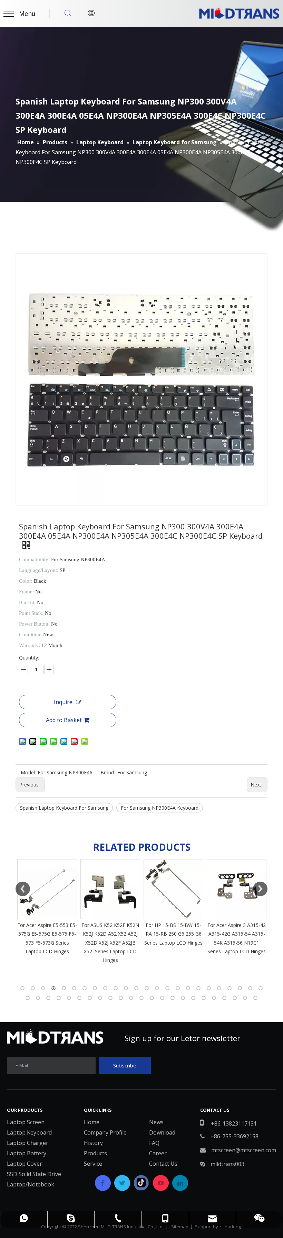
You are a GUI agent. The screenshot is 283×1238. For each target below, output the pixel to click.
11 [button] (126, 988)
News (156, 1122)
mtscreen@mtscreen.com (243, 1150)
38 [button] (162, 997)
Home (91, 1122)
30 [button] (79, 997)
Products (95, 1153)
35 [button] (131, 997)
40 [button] (182, 997)
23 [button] (250, 988)
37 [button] (151, 997)
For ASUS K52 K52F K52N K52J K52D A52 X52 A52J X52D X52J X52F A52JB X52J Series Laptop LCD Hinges (110, 942)
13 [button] (146, 988)
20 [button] (219, 988)
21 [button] (229, 988)
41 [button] (193, 997)
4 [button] (53, 988)
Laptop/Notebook (30, 1184)
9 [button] (105, 988)
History (93, 1143)
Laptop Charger (27, 1143)
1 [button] (22, 988)
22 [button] (239, 988)
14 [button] (157, 988)
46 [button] (245, 997)
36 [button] (141, 997)
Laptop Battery (26, 1153)
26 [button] (38, 997)
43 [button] (214, 997)
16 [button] (177, 988)
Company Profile (105, 1132)
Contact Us (163, 1163)
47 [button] (255, 997)
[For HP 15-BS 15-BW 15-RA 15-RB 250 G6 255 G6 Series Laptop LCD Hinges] (173, 889)
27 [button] (48, 997)
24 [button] (260, 988)
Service (93, 1163)
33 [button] (110, 997)
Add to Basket (64, 720)
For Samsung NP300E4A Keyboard (159, 807)
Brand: (107, 772)
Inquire (63, 702)
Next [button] (260, 889)
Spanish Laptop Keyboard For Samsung (64, 807)
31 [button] (89, 997)
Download (162, 1132)
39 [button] (172, 997)
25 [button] (27, 997)
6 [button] (74, 988)
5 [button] (63, 988)
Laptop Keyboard (29, 1132)
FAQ (154, 1143)
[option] (47, 907)
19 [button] (208, 988)
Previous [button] (23, 889)
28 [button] (58, 997)
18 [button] (198, 988)
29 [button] (69, 997)
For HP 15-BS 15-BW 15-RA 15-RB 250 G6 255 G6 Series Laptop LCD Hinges (173, 934)
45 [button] (234, 997)
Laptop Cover (24, 1163)
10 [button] (115, 988)
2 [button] (32, 988)
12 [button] (136, 988)
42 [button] (203, 997)
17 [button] (188, 988)
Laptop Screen (26, 1122)
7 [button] (84, 988)
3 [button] (43, 988)
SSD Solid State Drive (34, 1174)
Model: (28, 772)
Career (158, 1153)
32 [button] (100, 997)
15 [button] (167, 988)
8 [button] (94, 988)
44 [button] (224, 997)
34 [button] (120, 997)
